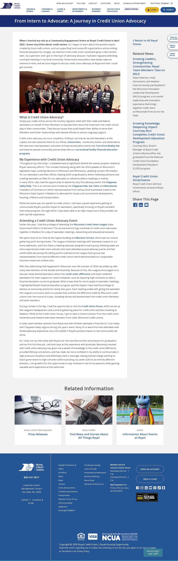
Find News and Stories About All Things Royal (89, 436)
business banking (91, 476)
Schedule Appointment (68, 491)
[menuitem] (33, 10)
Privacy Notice (64, 495)
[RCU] (10, 5)
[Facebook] (138, 487)
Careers (61, 484)
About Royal (132, 9)
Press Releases (38, 434)
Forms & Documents (66, 487)
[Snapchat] (164, 487)
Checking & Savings (49, 10)
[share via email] (146, 205)
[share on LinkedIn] (140, 205)
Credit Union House (92, 306)
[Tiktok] (159, 487)
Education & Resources (115, 10)
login (155, 9)
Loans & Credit (63, 10)
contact (94, 3)
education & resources (94, 484)
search (171, 9)
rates (117, 3)
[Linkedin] (147, 487)
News (60, 480)
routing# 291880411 (160, 3)
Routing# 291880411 (66, 510)
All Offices (62, 472)
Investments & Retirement (81, 10)
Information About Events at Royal (140, 436)
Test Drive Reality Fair (108, 145)
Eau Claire (94, 186)
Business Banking (99, 10)
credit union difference (77, 273)
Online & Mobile (33, 10)
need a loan (150, 479)
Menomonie (110, 186)
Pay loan (82, 3)
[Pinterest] (155, 487)
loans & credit (90, 469)
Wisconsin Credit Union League (90, 224)
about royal (89, 480)
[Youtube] (151, 487)
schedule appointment (135, 3)
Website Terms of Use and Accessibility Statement (67, 503)
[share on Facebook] (135, 205)
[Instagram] (142, 487)
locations (106, 3)
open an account (65, 3)
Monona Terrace (85, 237)
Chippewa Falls (80, 186)
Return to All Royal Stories (145, 42)
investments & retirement (95, 472)
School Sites (74, 142)
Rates (60, 476)
